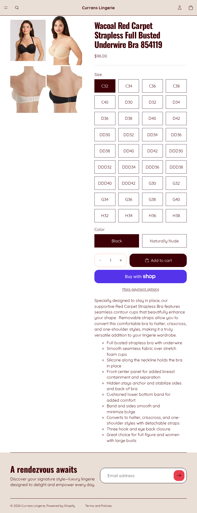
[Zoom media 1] (28, 40)
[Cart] (190, 7)
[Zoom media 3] (28, 89)
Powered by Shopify (60, 506)
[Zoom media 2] (64, 40)
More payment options (140, 289)
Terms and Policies (98, 506)
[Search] (17, 7)
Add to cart (161, 260)
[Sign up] (179, 475)
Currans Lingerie (33, 506)
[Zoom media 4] (64, 89)
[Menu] (6, 8)
